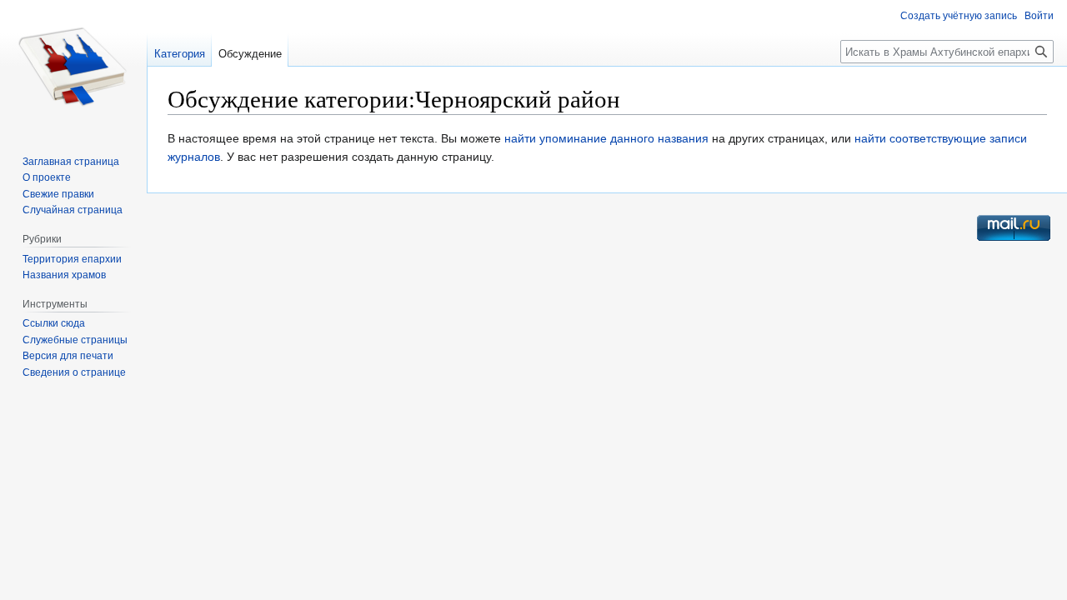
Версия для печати (68, 356)
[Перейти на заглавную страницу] (73, 66)
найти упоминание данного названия (606, 138)
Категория (179, 54)
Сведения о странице (74, 372)
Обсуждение (250, 54)
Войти (1039, 16)
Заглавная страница (71, 162)
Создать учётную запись (958, 16)
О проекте (47, 177)
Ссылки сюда (54, 323)
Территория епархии (72, 259)
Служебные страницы (75, 340)
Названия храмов (64, 275)
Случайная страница (73, 210)
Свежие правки (58, 194)
